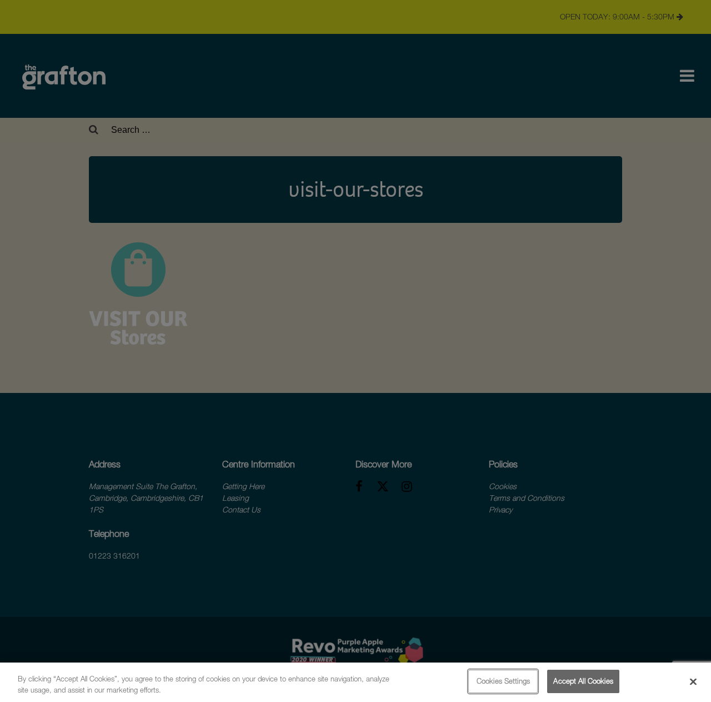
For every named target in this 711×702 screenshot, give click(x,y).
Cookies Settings (503, 680)
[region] (355, 682)
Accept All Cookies (583, 680)
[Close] (693, 681)
